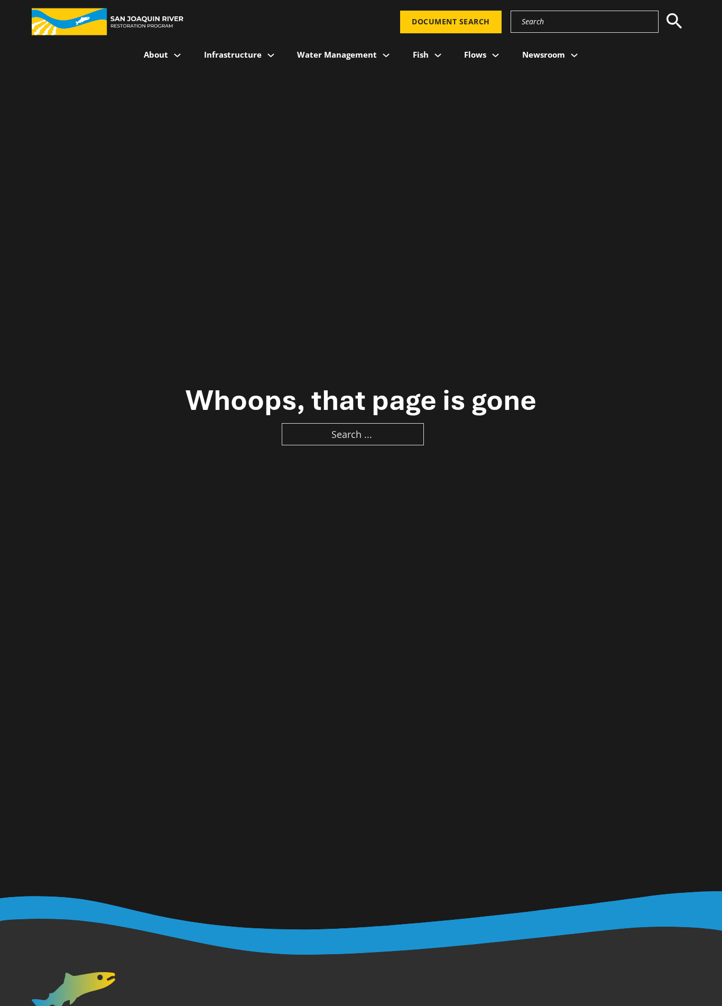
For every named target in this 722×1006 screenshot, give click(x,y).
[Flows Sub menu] (495, 55)
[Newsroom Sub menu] (574, 55)
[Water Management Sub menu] (386, 55)
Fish (421, 54)
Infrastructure (233, 54)
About (156, 54)
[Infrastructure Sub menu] (271, 55)
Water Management (337, 54)
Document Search (451, 21)
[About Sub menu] (177, 55)
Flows (475, 54)
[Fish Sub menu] (438, 55)
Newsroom (543, 54)
